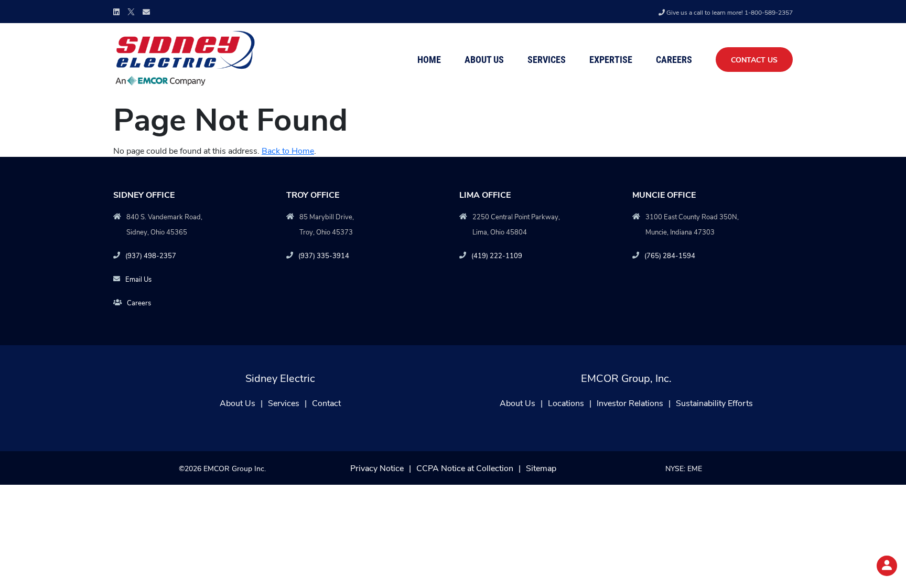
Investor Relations (630, 402)
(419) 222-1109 (496, 255)
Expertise (610, 59)
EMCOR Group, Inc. (626, 377)
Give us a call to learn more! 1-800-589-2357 (729, 12)
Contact (326, 402)
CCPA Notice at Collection (464, 467)
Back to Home (288, 150)
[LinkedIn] (116, 12)
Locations (566, 402)
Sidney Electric (280, 377)
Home (429, 59)
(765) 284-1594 (669, 255)
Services (546, 59)
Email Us (138, 278)
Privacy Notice (377, 467)
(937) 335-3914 (323, 255)
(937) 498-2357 (150, 255)
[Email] (146, 12)
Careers (674, 59)
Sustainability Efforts (714, 402)
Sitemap (541, 467)
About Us (484, 59)
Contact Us (754, 60)
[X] (131, 10)
